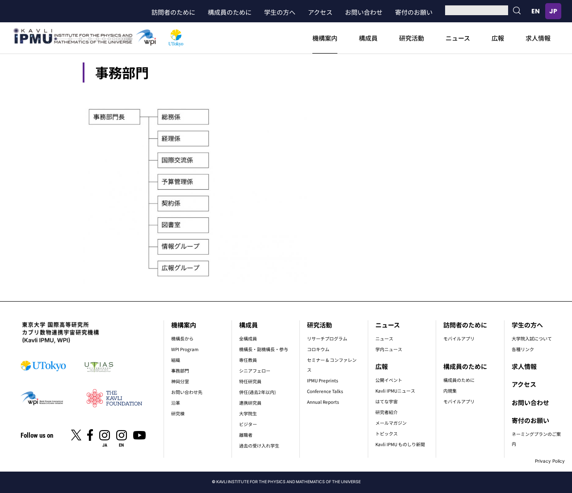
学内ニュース (388, 349)
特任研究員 (250, 381)
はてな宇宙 (386, 401)
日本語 (553, 11)
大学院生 (248, 413)
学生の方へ (279, 12)
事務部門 (180, 370)
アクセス (320, 12)
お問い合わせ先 (186, 392)
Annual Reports (323, 401)
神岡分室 (180, 381)
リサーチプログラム (327, 338)
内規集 (450, 390)
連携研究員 (250, 402)
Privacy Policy (550, 461)
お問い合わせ (364, 12)
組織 (175, 359)
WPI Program (184, 349)
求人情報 (538, 37)
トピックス (386, 433)
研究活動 (411, 37)
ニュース (458, 37)
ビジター (248, 424)
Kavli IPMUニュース (395, 390)
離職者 (245, 434)
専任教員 (248, 359)
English (535, 11)
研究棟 (178, 413)
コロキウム (318, 349)
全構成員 (248, 338)
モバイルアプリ (459, 338)
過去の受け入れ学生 (259, 445)
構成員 (368, 37)
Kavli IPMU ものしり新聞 (400, 444)
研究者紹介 (386, 412)
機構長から (182, 338)
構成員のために (230, 12)
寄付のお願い (414, 12)
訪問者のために (173, 12)
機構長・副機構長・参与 (263, 349)
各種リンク (523, 349)
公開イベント (388, 380)
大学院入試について (532, 338)
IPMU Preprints (322, 380)
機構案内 (324, 37)
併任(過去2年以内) (257, 392)
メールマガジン (391, 422)
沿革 (175, 402)
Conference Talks (325, 391)
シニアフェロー (254, 370)
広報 (498, 37)
